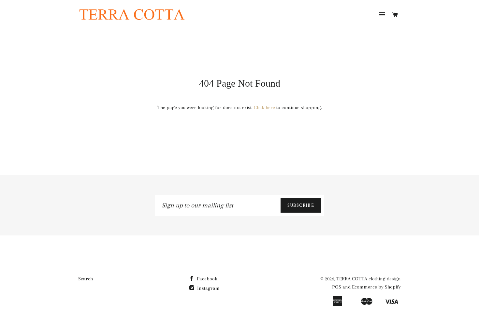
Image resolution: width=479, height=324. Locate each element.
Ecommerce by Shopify (376, 287)
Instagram (208, 288)
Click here (264, 107)
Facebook (206, 279)
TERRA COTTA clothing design (368, 279)
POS (336, 287)
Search (85, 279)
